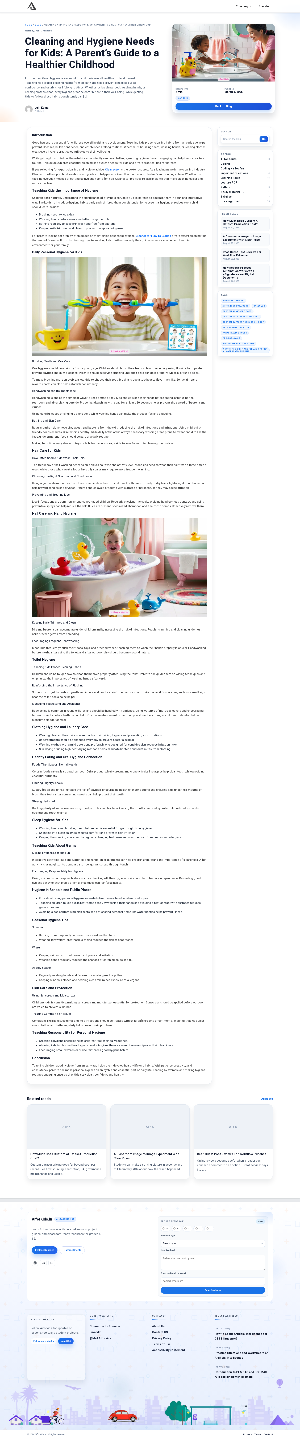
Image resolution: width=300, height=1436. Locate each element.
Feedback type (168, 1235)
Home (28, 25)
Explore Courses (44, 1250)
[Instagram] (35, 1263)
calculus (259, 306)
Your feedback (168, 1250)
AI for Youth (228, 159)
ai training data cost (235, 306)
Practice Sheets (72, 1250)
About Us (158, 1326)
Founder (264, 6)
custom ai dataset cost (237, 311)
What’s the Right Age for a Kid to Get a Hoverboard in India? (245, 350)
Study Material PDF (233, 192)
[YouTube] (43, 1263)
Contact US (160, 1332)
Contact (268, 1434)
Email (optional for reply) (173, 1273)
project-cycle (231, 338)
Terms (257, 1434)
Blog (38, 25)
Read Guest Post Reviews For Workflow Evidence (231, 1154)
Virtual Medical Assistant (238, 344)
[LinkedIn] (51, 1263)
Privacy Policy (161, 1338)
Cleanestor (112, 169)
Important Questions (234, 173)
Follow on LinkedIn (43, 1341)
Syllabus (226, 196)
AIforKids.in (42, 1219)
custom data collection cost (241, 317)
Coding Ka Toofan (232, 168)
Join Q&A (66, 1341)
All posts (267, 1098)
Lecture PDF (229, 182)
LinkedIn (95, 1332)
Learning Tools (230, 178)
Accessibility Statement (168, 1350)
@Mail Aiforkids (100, 1338)
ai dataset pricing (233, 300)
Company (242, 6)
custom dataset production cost (243, 322)
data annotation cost (236, 327)
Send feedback (213, 1290)
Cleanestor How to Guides (153, 236)
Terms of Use (161, 1344)
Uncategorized (230, 201)
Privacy (247, 1434)
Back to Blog (223, 106)
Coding (225, 163)
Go (264, 139)
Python (225, 187)
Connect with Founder (105, 1326)
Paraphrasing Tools (235, 333)
